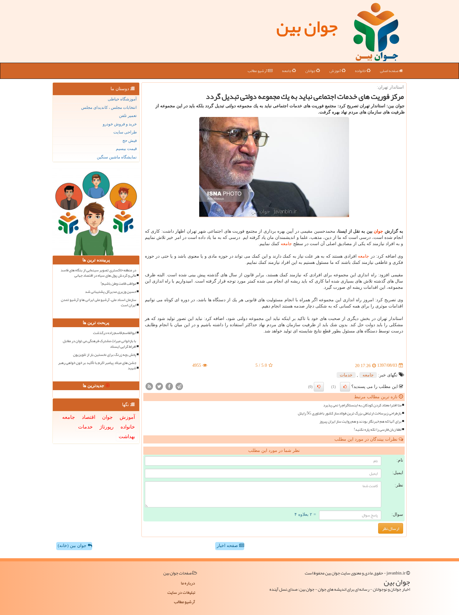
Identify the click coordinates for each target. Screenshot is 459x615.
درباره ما (188, 583)
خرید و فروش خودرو (120, 124)
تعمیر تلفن (128, 115)
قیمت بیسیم (126, 148)
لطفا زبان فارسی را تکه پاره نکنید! (378, 429)
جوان (378, 231)
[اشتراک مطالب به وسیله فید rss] (149, 386)
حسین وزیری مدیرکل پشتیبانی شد (110, 291)
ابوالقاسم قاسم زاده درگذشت (114, 333)
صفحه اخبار (228, 545)
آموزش (335, 71)
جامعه (287, 71)
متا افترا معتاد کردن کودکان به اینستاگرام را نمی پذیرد (362, 405)
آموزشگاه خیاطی (122, 99)
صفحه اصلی (389, 71)
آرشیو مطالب (258, 71)
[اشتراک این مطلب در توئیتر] (159, 386)
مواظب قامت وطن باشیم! (118, 283)
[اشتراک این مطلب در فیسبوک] (169, 386)
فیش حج (129, 140)
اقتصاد (88, 417)
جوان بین (307, 26)
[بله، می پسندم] (345, 386)
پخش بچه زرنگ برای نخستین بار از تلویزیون (104, 354)
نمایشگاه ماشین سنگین (117, 157)
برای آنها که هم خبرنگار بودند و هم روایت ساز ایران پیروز (360, 421)
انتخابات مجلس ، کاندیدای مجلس (109, 107)
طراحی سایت (125, 132)
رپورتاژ (107, 426)
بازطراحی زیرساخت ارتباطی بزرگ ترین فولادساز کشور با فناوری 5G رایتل (350, 413)
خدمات (346, 375)
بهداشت (127, 436)
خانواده (361, 71)
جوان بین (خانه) (73, 545)
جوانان (310, 71)
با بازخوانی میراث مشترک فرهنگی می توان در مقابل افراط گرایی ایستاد (99, 343)
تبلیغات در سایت (181, 592)
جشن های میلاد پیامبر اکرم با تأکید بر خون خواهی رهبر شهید (97, 365)
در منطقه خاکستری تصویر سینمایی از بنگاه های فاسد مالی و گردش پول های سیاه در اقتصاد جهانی (98, 273)
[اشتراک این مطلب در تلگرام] (179, 386)
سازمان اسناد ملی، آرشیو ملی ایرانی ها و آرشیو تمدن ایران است (98, 302)
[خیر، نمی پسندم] (319, 386)
